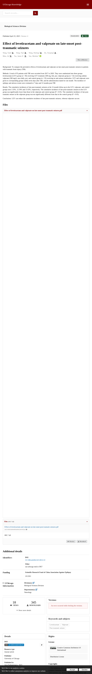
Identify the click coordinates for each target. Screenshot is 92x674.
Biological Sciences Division (15, 26)
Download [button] (83, 541)
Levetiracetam (54, 625)
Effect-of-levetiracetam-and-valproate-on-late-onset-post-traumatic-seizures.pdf (31, 527)
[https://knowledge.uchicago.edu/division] (34, 583)
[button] (46, 111)
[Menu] (87, 4)
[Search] (35, 13)
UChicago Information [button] (8, 584)
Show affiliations (82, 60)
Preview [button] (72, 541)
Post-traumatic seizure (57, 628)
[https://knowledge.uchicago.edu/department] (37, 590)
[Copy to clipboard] (41, 645)
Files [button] (9, 521)
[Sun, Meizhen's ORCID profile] (40, 56)
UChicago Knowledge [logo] (12, 4)
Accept (72, 670)
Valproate (65, 625)
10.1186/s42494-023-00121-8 (35, 560)
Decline (84, 670)
